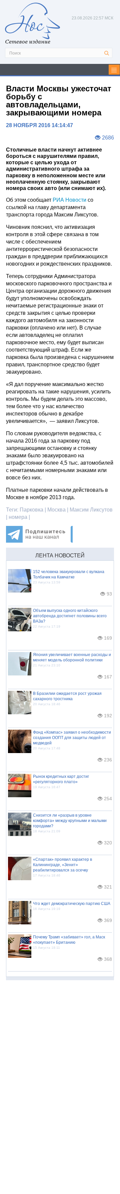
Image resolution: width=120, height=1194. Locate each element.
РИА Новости (68, 200)
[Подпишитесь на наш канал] (39, 541)
